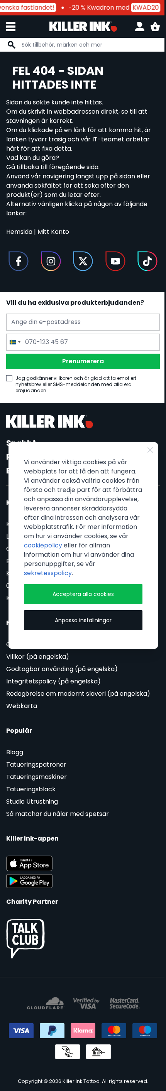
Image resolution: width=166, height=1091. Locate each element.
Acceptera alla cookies (83, 594)
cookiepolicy (43, 545)
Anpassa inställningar (83, 620)
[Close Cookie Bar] (150, 450)
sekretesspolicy (48, 573)
